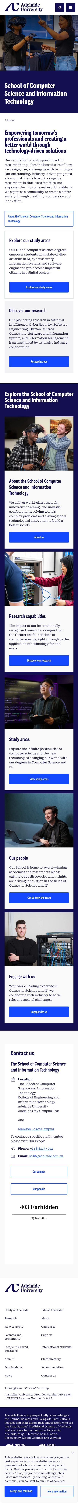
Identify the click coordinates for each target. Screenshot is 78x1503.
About (45, 1318)
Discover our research (39, 660)
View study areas (39, 779)
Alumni (9, 1359)
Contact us (48, 1375)
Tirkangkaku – (27, 1388)
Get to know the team (39, 897)
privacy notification (38, 1469)
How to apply (14, 1326)
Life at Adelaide (51, 1310)
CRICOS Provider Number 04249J (29, 1398)
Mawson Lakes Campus (36, 1129)
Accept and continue (21, 1491)
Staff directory (51, 1359)
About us (39, 537)
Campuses (48, 1326)
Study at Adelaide (16, 1310)
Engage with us (39, 1012)
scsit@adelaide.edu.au (46, 1156)
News (8, 1375)
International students (56, 1346)
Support (46, 1334)
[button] (73, 1453)
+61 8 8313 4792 (41, 1148)
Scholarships (13, 1367)
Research (11, 1318)
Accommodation (52, 1367)
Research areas (39, 361)
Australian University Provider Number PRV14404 (38, 1394)
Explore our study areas (39, 287)
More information (57, 1491)
